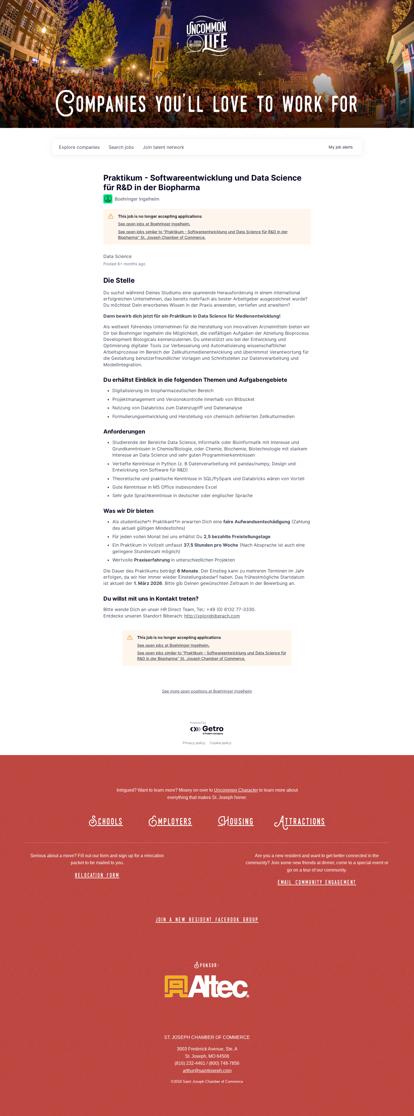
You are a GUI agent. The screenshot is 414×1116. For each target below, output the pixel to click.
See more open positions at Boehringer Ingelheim (207, 691)
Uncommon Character (236, 790)
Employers (170, 822)
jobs (121, 147)
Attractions (302, 822)
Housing (236, 822)
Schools (106, 822)
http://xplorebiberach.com (212, 616)
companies (79, 147)
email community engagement (317, 883)
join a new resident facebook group (207, 920)
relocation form (97, 876)
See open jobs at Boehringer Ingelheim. (154, 223)
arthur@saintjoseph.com (207, 1070)
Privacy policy (194, 743)
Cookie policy (221, 743)
